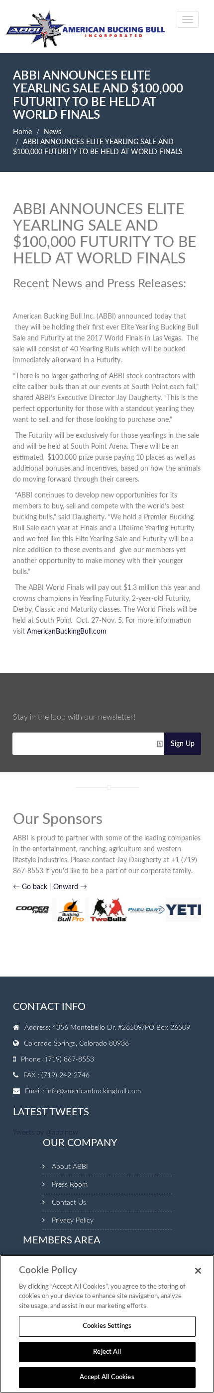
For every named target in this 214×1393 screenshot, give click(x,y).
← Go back (30, 887)
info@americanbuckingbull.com (93, 1091)
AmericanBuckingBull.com (67, 631)
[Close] (198, 1271)
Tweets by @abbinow (45, 1132)
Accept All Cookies (107, 1377)
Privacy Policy (73, 1220)
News (52, 132)
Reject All (106, 1352)
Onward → (70, 887)
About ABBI (70, 1166)
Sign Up (183, 743)
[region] (107, 1324)
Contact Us (69, 1202)
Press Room (70, 1184)
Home (22, 132)
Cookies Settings (107, 1326)
